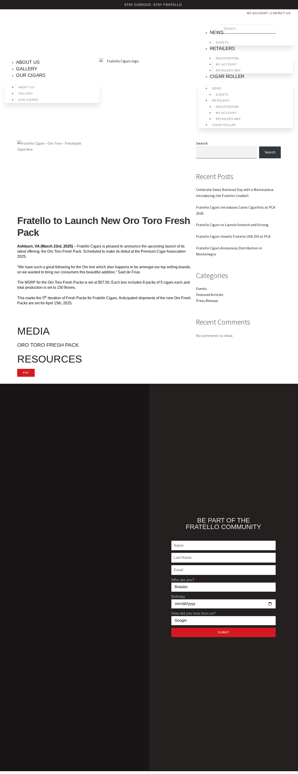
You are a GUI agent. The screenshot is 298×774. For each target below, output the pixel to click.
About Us (28, 62)
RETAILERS (222, 48)
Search (202, 143)
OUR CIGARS (30, 75)
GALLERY (26, 68)
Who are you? (183, 580)
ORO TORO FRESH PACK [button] (48, 345)
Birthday (178, 597)
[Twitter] (24, 20)
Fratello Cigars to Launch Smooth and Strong (232, 224)
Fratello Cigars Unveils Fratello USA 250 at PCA (233, 236)
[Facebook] (17, 20)
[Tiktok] (40, 20)
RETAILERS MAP (228, 70)
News (217, 32)
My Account (257, 13)
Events (222, 42)
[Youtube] (32, 20)
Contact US (281, 13)
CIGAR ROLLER (227, 76)
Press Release (207, 300)
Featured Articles (209, 294)
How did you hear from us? (193, 613)
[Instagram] (9, 20)
